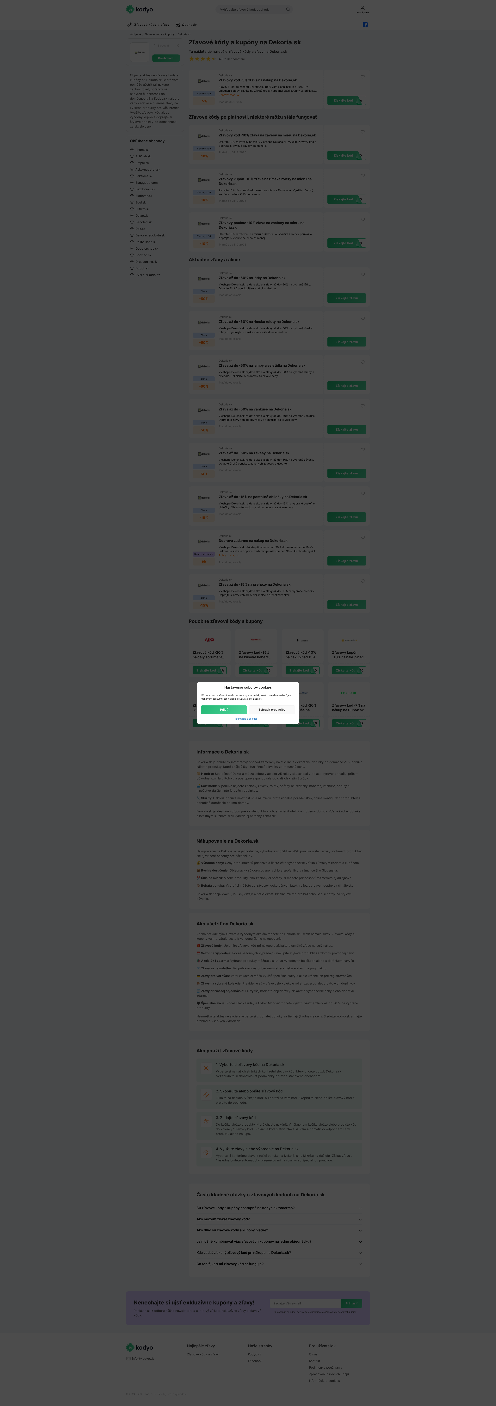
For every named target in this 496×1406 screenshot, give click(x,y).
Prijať (224, 709)
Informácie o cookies (246, 718)
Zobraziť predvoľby (271, 709)
